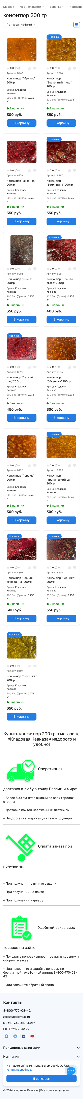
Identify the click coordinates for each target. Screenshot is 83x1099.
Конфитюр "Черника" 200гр (61, 580)
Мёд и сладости (30, 7)
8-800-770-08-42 (17, 1010)
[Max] (6, 1036)
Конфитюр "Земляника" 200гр (60, 183)
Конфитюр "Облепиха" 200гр (59, 379)
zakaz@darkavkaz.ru (16, 1017)
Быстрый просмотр (23, 58)
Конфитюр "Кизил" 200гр (19, 281)
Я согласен (41, 1079)
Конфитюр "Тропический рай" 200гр (60, 479)
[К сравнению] (30, 68)
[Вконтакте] (23, 1036)
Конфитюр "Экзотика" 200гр (21, 678)
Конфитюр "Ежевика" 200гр (21, 183)
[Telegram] (15, 1036)
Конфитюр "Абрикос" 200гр (21, 80)
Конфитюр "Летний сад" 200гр (20, 379)
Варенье (55, 7)
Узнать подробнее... (19, 1069)
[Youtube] (32, 1036)
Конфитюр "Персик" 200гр (20, 477)
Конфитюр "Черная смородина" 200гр (20, 580)
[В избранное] (35, 68)
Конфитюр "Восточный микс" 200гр (59, 82)
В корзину (21, 123)
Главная (8, 7)
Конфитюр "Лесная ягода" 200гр (60, 281)
